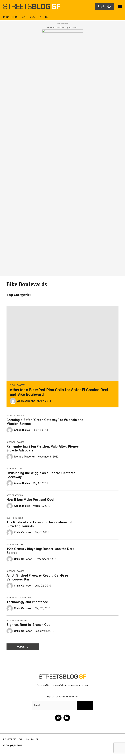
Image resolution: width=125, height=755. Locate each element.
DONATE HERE (10, 17)
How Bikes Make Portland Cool (30, 500)
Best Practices (15, 495)
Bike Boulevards (15, 416)
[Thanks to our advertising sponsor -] (62, 151)
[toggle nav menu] (120, 6)
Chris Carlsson (23, 532)
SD (46, 17)
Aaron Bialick (22, 430)
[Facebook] (58, 718)
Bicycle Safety (17, 385)
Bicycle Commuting (17, 620)
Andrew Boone (26, 401)
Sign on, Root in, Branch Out (28, 625)
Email (37, 705)
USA (32, 17)
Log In (101, 6)
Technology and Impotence (27, 602)
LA (40, 17)
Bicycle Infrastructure (19, 598)
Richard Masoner (24, 456)
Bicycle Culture (15, 545)
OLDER (21, 646)
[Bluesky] (66, 718)
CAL (24, 17)
